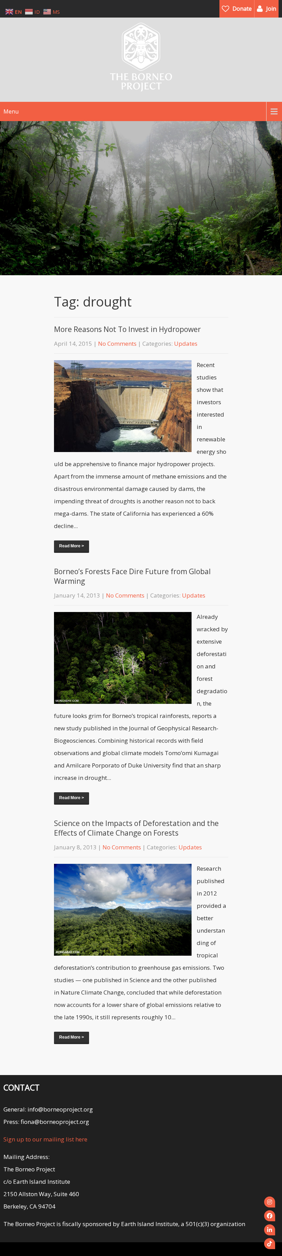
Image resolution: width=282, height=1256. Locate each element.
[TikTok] (269, 1243)
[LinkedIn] (269, 1229)
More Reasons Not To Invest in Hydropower (127, 329)
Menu (11, 111)
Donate (242, 8)
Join (271, 8)
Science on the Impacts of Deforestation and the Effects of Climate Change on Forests (136, 828)
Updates (185, 343)
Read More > (71, 546)
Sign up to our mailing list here (45, 1139)
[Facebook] (269, 1215)
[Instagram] (269, 1201)
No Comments (117, 343)
